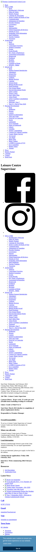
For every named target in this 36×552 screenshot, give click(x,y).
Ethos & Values (14, 12)
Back (6, 5)
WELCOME (9, 7)
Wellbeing (12, 109)
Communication (14, 19)
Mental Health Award (15, 84)
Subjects (11, 44)
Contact (7, 155)
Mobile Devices (14, 79)
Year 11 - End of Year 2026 (17, 104)
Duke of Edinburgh (15, 125)
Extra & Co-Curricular (16, 118)
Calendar (7, 153)
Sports (11, 120)
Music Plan (12, 139)
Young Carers (13, 93)
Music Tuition (13, 141)
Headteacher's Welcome (16, 10)
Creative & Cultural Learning (18, 132)
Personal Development (12, 106)
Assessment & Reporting (16, 54)
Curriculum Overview (16, 45)
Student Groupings (15, 47)
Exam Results (13, 51)
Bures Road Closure (13, 485)
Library (11, 127)
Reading (11, 60)
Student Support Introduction (18, 70)
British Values (13, 146)
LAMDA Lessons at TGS (17, 143)
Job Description (10, 470)
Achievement (9, 40)
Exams (11, 49)
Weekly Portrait (14, 14)
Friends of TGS (14, 31)
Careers (11, 113)
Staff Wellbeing (14, 35)
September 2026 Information (18, 33)
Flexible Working (14, 22)
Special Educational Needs (17, 90)
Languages (12, 122)
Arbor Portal (13, 97)
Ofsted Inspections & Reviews (18, 30)
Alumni (11, 148)
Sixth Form (8, 157)
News (6, 150)
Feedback (12, 58)
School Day (12, 74)
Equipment (12, 76)
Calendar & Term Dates (16, 15)
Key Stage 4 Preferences (16, 53)
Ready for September (13, 480)
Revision (11, 61)
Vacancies (12, 38)
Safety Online (13, 91)
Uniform (11, 77)
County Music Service (16, 134)
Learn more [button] (7, 543)
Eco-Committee (14, 145)
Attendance (12, 72)
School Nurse (13, 83)
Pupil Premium (13, 86)
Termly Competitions (15, 130)
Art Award (12, 136)
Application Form (10, 472)
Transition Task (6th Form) (15, 489)
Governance (12, 24)
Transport (12, 100)
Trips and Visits (14, 116)
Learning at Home (14, 63)
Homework (12, 56)
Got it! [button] (18, 548)
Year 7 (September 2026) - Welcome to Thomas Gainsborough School (18, 496)
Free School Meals (15, 88)
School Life (8, 67)
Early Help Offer (14, 95)
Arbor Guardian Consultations (18, 99)
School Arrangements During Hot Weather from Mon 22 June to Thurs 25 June (19, 492)
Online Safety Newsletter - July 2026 (18, 487)
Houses (11, 111)
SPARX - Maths (14, 65)
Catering (11, 81)
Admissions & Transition (16, 21)
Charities (11, 129)
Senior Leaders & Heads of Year (19, 17)
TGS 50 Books (13, 123)
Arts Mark (12, 137)
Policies (11, 26)
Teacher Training (14, 37)
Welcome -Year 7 (14, 102)
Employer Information (16, 114)
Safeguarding (13, 28)
